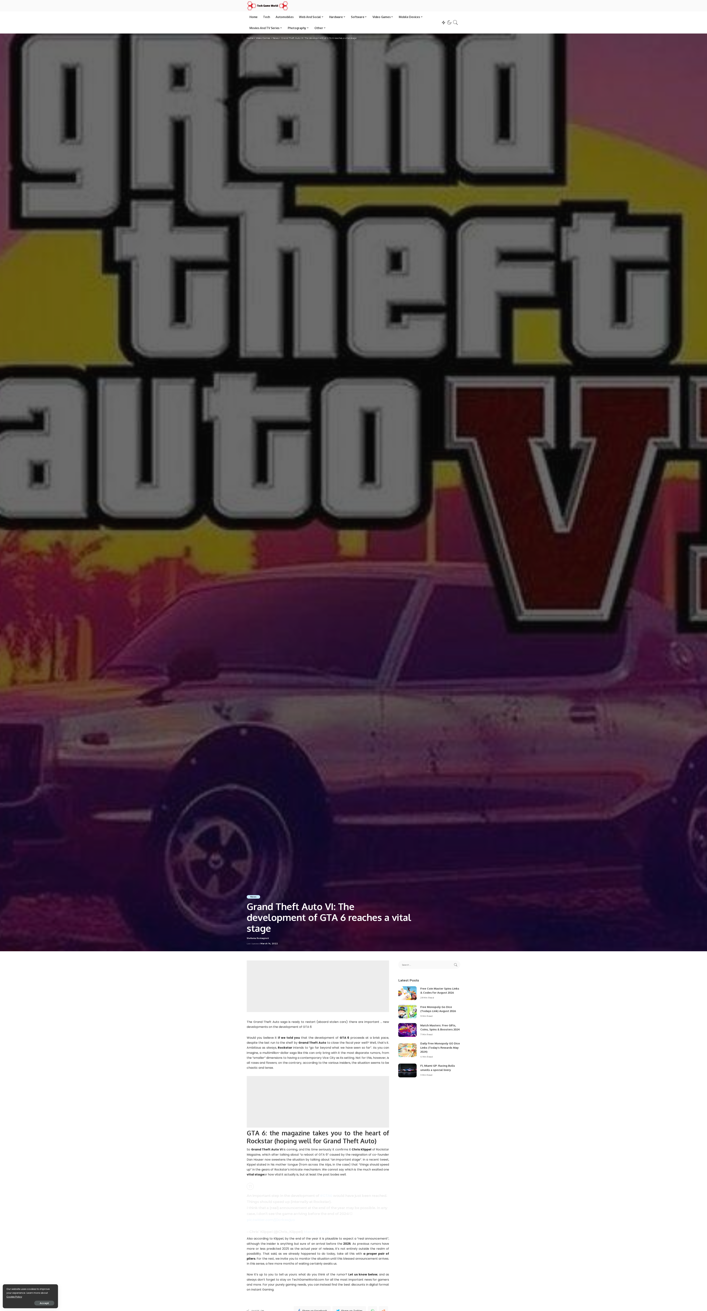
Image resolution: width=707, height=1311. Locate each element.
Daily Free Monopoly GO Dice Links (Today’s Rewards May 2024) (440, 1047)
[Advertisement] (318, 986)
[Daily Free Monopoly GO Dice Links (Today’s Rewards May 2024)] (407, 1050)
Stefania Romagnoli (258, 938)
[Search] (455, 22)
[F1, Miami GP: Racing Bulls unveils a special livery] (407, 1070)
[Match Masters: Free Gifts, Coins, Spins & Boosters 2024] (407, 1030)
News (253, 896)
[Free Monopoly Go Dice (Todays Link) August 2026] (407, 1011)
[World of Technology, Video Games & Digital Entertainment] (267, 5)
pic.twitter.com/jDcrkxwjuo (271, 1219)
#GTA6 (326, 1195)
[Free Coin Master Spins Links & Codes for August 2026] (407, 993)
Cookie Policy (14, 1296)
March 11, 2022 (316, 1231)
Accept (44, 1303)
